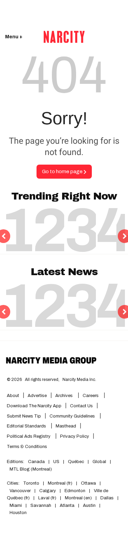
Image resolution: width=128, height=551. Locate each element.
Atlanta (67, 505)
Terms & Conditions (27, 446)
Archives (64, 395)
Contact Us (81, 405)
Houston (18, 512)
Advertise (37, 395)
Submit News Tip (24, 416)
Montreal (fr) (60, 483)
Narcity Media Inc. (79, 379)
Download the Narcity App (34, 405)
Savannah (40, 505)
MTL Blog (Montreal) (31, 469)
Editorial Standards (27, 426)
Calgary (47, 490)
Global (99, 461)
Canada (36, 461)
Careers (91, 395)
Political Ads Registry (29, 436)
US (56, 461)
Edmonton (75, 490)
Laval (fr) (47, 498)
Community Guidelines (72, 416)
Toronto (31, 483)
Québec (76, 461)
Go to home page (63, 171)
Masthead (66, 426)
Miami (16, 505)
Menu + (14, 36)
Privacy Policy (74, 436)
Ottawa (88, 483)
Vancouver (20, 490)
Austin (89, 505)
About (13, 395)
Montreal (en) (78, 498)
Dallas (107, 498)
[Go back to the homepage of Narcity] (64, 37)
